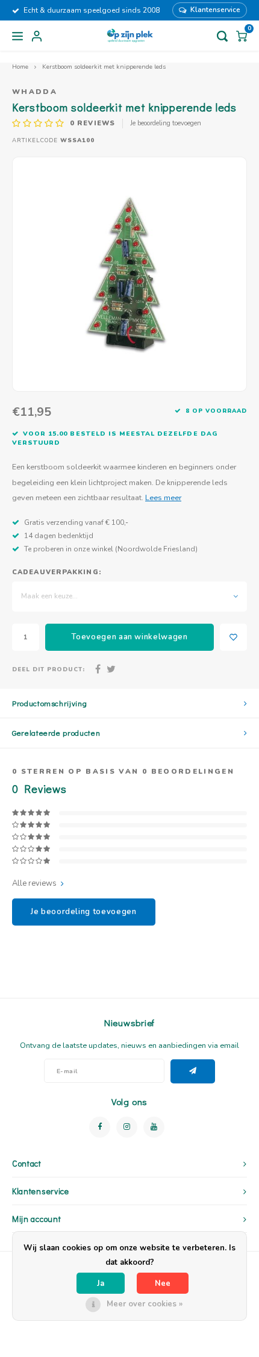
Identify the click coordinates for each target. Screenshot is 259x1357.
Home (20, 66)
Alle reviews (34, 883)
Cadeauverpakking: (56, 572)
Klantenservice (215, 9)
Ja (100, 1283)
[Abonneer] (193, 1071)
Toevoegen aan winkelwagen (129, 636)
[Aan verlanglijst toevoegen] (233, 637)
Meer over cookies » (145, 1304)
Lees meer (163, 497)
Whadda (34, 91)
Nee (162, 1283)
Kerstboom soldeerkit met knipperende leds (104, 66)
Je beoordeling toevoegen (165, 123)
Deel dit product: (48, 669)
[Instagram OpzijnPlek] (126, 1127)
